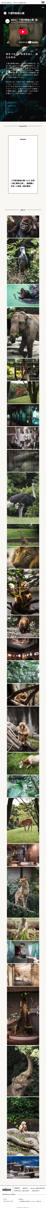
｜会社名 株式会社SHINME (7, 1200)
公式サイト (11, 103)
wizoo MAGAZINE (37, 1188)
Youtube (10, 112)
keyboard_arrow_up (43, 7)
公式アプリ (11, 106)
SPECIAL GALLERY (21, 1191)
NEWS (25, 1188)
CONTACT (36, 1191)
